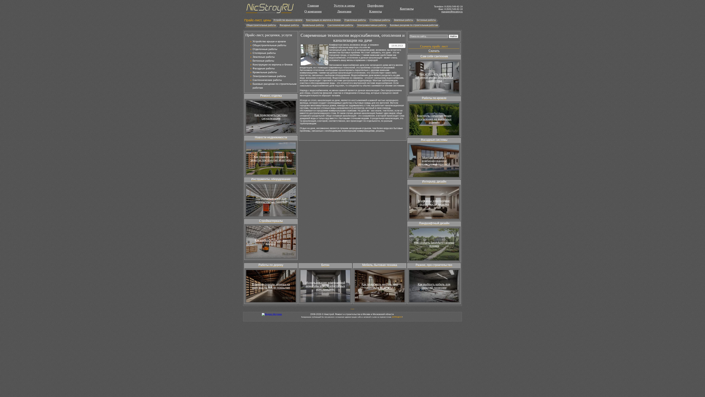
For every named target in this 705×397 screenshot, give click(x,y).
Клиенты (375, 11)
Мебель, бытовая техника (379, 265)
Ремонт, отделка (271, 95)
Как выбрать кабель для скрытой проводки (434, 286)
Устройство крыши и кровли (287, 20)
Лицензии (344, 11)
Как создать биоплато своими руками (434, 244)
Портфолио (375, 5)
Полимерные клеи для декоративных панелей (271, 200)
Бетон (325, 265)
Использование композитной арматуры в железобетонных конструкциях (325, 286)
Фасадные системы (434, 139)
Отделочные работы (355, 20)
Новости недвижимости (271, 137)
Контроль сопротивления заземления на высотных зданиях (434, 119)
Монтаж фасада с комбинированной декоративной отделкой (434, 161)
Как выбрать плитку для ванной (271, 242)
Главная (313, 5)
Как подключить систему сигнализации (271, 117)
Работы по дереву (270, 265)
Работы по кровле (434, 98)
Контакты (407, 8)
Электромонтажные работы (371, 25)
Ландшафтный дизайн (434, 223)
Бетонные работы (426, 20)
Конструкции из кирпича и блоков (323, 20)
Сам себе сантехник (434, 56)
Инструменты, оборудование (271, 179)
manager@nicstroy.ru (452, 11)
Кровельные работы (313, 25)
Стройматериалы (271, 220)
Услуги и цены (344, 5)
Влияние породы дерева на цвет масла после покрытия (271, 286)
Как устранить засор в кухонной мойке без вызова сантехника (434, 77)
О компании (313, 11)
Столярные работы (380, 20)
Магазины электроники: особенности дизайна (434, 202)
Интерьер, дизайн (434, 181)
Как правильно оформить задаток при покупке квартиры (271, 158)
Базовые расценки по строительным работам (414, 25)
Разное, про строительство (434, 265)
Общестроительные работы (261, 25)
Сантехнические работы (340, 25)
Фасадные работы (289, 25)
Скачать (434, 50)
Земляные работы (403, 20)
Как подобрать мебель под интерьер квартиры (380, 286)
